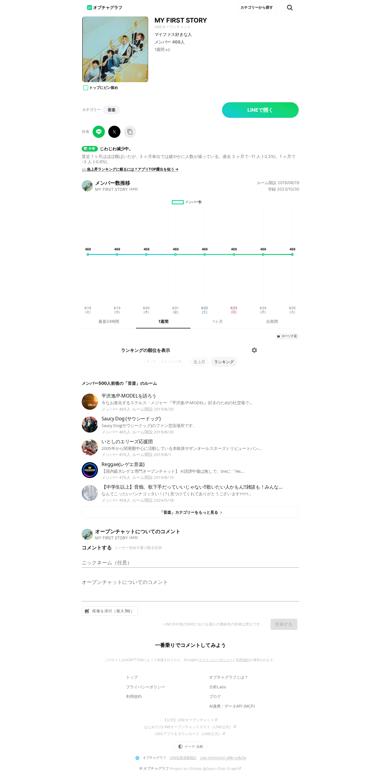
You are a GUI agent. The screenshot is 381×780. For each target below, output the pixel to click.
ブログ (215, 696)
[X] (114, 132)
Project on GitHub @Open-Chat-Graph (204, 768)
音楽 (111, 109)
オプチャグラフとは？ (228, 677)
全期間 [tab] (272, 321)
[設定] (254, 350)
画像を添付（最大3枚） (113, 611)
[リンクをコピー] (130, 132)
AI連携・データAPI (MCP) (232, 706)
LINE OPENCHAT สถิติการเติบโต (223, 758)
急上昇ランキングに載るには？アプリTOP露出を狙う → (130, 169)
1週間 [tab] (163, 321)
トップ (132, 677)
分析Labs (217, 686)
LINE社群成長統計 (183, 758)
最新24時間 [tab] (108, 321)
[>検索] (289, 7)
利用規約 (242, 660)
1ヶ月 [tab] (218, 321)
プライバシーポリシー (216, 660)
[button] (287, 336)
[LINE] (99, 132)
